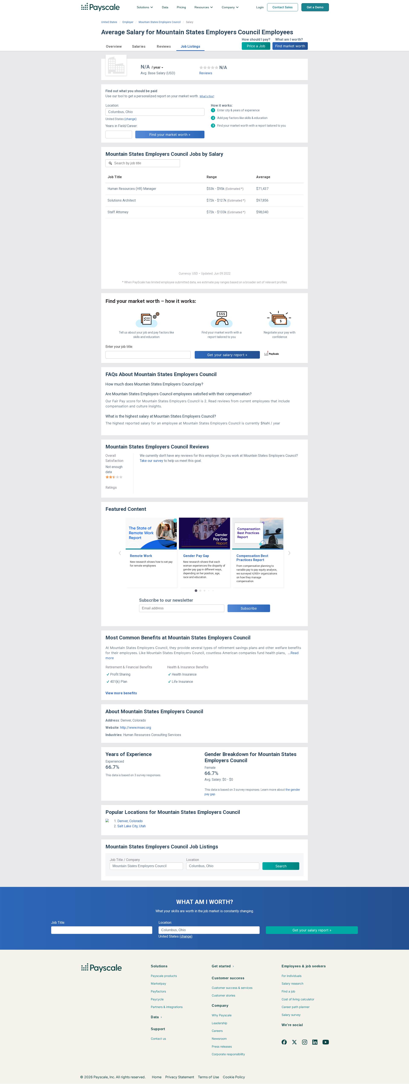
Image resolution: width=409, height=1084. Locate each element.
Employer (127, 22)
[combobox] (154, 112)
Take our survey (151, 461)
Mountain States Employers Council (160, 22)
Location (192, 860)
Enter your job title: (119, 347)
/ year (156, 67)
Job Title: (58, 923)
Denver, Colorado (130, 821)
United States (109, 22)
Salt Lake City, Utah (131, 826)
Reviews (205, 73)
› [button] (289, 552)
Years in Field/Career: (121, 126)
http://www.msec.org (135, 728)
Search (281, 866)
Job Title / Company (125, 860)
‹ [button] (119, 552)
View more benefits (121, 693)
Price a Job (256, 46)
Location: (112, 105)
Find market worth (290, 46)
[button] (113, 46)
